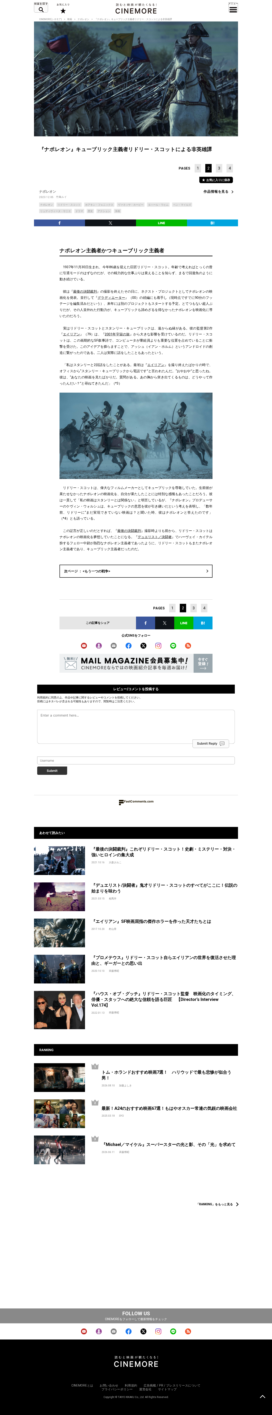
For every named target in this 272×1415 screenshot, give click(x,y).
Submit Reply (207, 743)
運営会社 (145, 1389)
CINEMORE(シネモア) (50, 19)
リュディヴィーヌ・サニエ (55, 211)
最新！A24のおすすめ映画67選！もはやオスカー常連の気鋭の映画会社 (169, 1108)
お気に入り (63, 8)
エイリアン (71, 334)
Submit (52, 771)
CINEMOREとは (82, 1385)
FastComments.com (139, 801)
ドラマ (79, 211)
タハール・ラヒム (158, 204)
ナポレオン (83, 19)
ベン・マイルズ (182, 204)
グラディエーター (111, 298)
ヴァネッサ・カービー (130, 204)
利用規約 (42, 697)
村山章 (112, 929)
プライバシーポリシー (117, 1389)
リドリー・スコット (69, 204)
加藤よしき (125, 1085)
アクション (104, 211)
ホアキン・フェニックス (99, 204)
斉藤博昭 (114, 970)
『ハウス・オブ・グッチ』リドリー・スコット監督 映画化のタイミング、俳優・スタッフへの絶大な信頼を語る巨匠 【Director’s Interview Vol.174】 (163, 999)
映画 (69, 19)
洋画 (117, 211)
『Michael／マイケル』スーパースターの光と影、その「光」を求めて (169, 1144)
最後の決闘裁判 (85, 291)
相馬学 (112, 898)
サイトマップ (167, 1389)
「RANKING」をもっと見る (214, 1204)
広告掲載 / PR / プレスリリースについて (172, 1385)
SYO (121, 1115)
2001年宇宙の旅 (117, 334)
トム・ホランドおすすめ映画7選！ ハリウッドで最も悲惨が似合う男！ (166, 1075)
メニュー (233, 7)
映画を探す (41, 7)
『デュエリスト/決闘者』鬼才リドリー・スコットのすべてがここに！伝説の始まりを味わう (164, 888)
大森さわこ (115, 862)
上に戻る (263, 1397)
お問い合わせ (109, 1385)
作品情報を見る (216, 192)
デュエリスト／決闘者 (155, 537)
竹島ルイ (61, 196)
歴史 (90, 211)
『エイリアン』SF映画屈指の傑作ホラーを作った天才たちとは (151, 921)
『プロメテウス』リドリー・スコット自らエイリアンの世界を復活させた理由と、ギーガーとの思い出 (163, 960)
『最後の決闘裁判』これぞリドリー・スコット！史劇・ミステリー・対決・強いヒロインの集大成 (163, 851)
